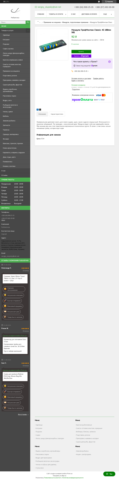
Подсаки (6, 44)
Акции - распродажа (83, 454)
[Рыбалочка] (15, 11)
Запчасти (6, 125)
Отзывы (4, 175)
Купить (81, 51)
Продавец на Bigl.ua (59, 476)
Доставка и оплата (89, 14)
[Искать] (28, 22)
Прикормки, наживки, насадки (14, 80)
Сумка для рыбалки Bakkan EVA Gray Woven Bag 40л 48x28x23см (13, 376)
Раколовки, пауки (9, 96)
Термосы (6, 130)
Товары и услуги (7, 30)
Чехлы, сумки (8, 112)
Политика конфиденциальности (72, 478)
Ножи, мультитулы (10, 148)
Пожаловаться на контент (52, 478)
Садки (38, 435)
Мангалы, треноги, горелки (13, 143)
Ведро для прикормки (44, 458)
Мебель (6, 116)
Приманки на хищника (11, 71)
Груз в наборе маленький (12, 351)
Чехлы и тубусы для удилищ (46, 464)
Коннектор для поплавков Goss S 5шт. (15, 340)
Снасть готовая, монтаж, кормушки (12, 65)
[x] (40, 110)
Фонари (6, 139)
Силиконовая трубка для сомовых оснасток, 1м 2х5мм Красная (14, 346)
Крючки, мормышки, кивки (13, 60)
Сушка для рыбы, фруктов (12, 85)
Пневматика (7, 162)
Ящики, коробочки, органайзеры (10, 90)
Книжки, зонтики (9, 166)
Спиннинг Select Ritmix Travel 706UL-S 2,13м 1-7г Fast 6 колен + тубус (14, 278)
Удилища (6, 35)
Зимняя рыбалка (9, 121)
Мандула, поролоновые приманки (75, 22)
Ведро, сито (7, 100)
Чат (111, 474)
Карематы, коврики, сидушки (14, 152)
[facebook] (38, 110)
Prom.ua (69, 473)
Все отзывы (22, 414)
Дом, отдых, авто (9, 157)
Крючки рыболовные (84, 425)
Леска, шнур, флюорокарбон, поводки (13, 54)
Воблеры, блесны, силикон (86, 432)
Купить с (77, 56)
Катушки (6, 39)
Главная (40, 14)
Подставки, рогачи (10, 76)
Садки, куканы (8, 49)
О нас (3, 171)
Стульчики (40, 468)
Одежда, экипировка (10, 134)
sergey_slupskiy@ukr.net (10, 256)
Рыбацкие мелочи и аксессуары (10, 106)
